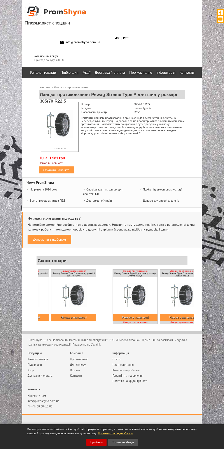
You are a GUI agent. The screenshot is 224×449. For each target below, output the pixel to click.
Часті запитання (123, 364)
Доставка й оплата (110, 72)
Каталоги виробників (126, 370)
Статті (116, 359)
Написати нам (37, 395)
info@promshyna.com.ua (82, 42)
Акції (86, 72)
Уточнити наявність (56, 170)
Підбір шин (69, 72)
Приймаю (96, 442)
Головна (45, 87)
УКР (117, 38)
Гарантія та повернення (127, 375)
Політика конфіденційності (129, 381)
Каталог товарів (43, 72)
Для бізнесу (78, 364)
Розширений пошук (46, 56)
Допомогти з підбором (49, 239)
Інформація (166, 72)
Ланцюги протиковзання (71, 87)
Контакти (187, 72)
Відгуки (75, 370)
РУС (126, 38)
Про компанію (141, 72)
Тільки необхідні (123, 442)
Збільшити (60, 148)
